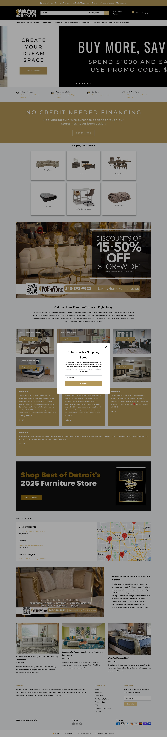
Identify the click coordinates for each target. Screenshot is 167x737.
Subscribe (83, 383)
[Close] (106, 347)
